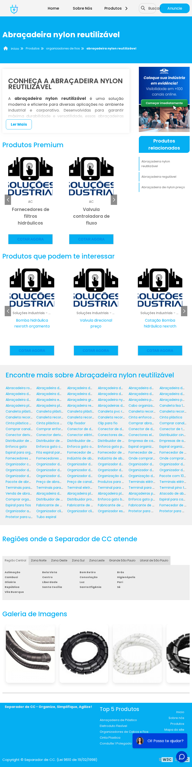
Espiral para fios (18, 505)
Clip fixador (76, 423)
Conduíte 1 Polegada (116, 743)
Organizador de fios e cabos (121, 470)
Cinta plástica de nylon (24, 423)
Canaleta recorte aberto (149, 411)
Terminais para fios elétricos (59, 487)
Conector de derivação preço (153, 429)
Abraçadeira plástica (84, 493)
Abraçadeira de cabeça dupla (60, 388)
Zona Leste (96, 560)
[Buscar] (143, 8)
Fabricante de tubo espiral (150, 505)
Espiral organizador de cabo (151, 446)
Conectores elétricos (146, 434)
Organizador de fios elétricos (152, 470)
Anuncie (174, 8)
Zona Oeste (59, 560)
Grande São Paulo (122, 560)
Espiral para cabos (174, 499)
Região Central (15, 560)
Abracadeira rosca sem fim (28, 388)
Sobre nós (176, 718)
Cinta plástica (170, 417)
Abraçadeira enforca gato (57, 399)
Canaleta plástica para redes (91, 411)
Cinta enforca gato (144, 417)
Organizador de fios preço (88, 476)
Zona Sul (78, 560)
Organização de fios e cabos (152, 476)
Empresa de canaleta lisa (149, 440)
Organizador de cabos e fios (59, 470)
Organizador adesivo (22, 511)
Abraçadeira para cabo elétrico (154, 399)
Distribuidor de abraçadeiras (59, 440)
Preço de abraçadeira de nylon (61, 481)
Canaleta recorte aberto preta (123, 417)
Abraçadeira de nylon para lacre (62, 393)
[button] (114, 200)
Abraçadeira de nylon (115, 388)
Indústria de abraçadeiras (88, 458)
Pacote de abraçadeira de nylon (32, 481)
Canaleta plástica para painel (60, 411)
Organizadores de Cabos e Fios (124, 731)
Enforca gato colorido (54, 446)
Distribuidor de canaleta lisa (89, 440)
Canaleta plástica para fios (28, 411)
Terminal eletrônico (83, 487)
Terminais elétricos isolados (151, 481)
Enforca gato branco (115, 499)
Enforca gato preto (144, 499)
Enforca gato (16, 446)
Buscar (154, 8)
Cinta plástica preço (53, 423)
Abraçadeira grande (83, 399)
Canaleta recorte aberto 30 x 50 (32, 417)
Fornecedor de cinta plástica (152, 452)
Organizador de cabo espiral (121, 464)
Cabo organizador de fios (149, 405)
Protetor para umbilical (24, 517)
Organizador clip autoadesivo (60, 511)
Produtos (113, 8)
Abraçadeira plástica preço (58, 405)
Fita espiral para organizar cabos (62, 452)
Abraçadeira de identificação (91, 388)
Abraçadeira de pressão (25, 399)
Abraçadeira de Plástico (118, 720)
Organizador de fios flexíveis (29, 476)
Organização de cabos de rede (123, 476)
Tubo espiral (46, 517)
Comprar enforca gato (55, 429)
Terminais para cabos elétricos (31, 487)
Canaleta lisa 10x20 (174, 405)
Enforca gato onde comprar (90, 446)
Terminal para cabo (114, 487)
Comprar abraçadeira (146, 423)
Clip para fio (108, 423)
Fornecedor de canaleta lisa (90, 452)
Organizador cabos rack (25, 464)
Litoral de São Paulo (154, 560)
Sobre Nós (82, 8)
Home (53, 8)
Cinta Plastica (110, 737)
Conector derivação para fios (60, 434)
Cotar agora (30, 239)
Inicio (180, 712)
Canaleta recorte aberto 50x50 (61, 417)
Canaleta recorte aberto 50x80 (92, 417)
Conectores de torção (116, 434)
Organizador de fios (83, 470)
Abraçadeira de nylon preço (163, 187)
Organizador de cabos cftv (28, 470)
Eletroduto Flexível (113, 726)
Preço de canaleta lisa (85, 481)
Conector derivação (22, 434)
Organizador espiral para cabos (123, 511)
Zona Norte (38, 560)
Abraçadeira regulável (158, 176)
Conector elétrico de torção (90, 434)
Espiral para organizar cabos (28, 452)
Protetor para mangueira (149, 511)
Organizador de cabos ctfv (151, 464)
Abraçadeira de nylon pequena (92, 393)
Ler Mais (19, 124)
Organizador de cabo (53, 464)
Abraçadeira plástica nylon (27, 405)
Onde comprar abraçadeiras (152, 458)
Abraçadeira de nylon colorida (153, 388)
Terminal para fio (143, 487)
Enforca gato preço (114, 446)
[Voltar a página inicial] (14, 8)
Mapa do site (174, 729)
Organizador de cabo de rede (91, 464)
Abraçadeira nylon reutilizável (155, 163)
